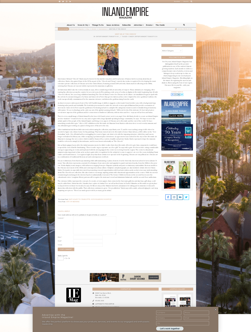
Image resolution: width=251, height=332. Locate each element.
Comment (61, 218)
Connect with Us (177, 92)
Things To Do (114, 36)
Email (60, 241)
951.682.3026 (99, 301)
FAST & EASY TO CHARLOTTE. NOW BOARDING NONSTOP (90, 199)
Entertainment (102, 36)
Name (60, 237)
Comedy (131, 36)
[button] (215, 309)
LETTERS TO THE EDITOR (104, 304)
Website (60, 245)
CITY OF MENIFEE (72, 202)
